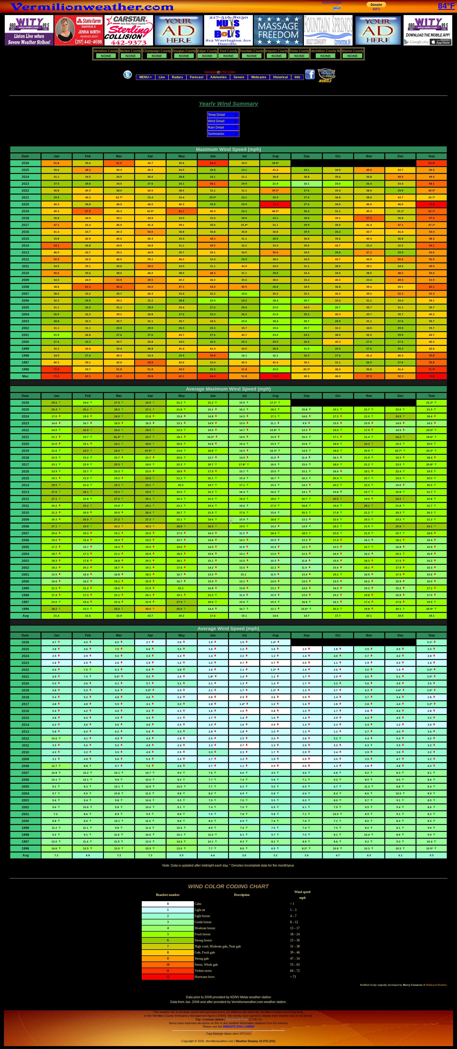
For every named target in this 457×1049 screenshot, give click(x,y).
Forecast (196, 77)
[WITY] (428, 44)
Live (162, 77)
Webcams (258, 77)
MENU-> (145, 77)
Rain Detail (216, 127)
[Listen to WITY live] (29, 44)
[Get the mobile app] (325, 81)
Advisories (218, 77)
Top (198, 1019)
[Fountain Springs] (328, 44)
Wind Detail (216, 121)
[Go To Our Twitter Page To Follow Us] (128, 79)
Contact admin (213, 1019)
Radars (177, 77)
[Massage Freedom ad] (278, 44)
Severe (239, 77)
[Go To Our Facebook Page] (310, 79)
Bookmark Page (237, 1019)
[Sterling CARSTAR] (128, 44)
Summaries (216, 134)
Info (297, 77)
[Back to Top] (231, 521)
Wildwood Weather (436, 985)
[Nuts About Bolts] (228, 44)
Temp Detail (216, 115)
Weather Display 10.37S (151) (256, 1041)
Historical (280, 77)
